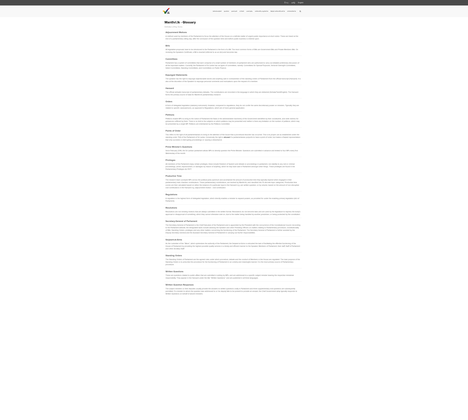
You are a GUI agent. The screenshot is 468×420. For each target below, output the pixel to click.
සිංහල (286, 3)
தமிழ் (293, 3)
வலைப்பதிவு (249, 11)
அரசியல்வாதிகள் (217, 11)
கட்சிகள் (242, 11)
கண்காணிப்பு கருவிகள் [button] (261, 11)
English (300, 3)
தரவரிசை (226, 11)
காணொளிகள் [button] (291, 11)
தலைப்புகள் (234, 11)
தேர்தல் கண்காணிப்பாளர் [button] (277, 11)
